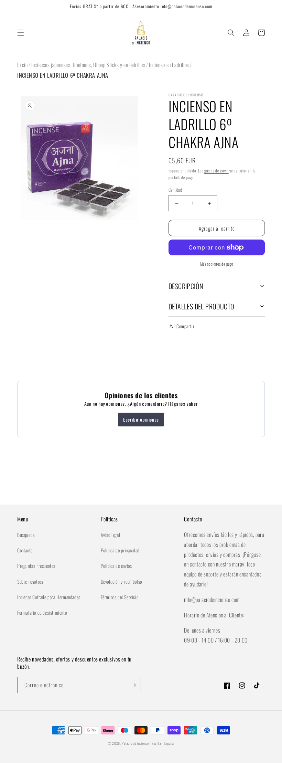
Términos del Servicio (120, 597)
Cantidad (175, 190)
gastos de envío (216, 170)
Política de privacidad (120, 550)
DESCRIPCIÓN (186, 286)
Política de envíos (116, 565)
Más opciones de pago (217, 264)
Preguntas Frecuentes (36, 565)
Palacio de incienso (135, 743)
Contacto (25, 550)
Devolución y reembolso (121, 581)
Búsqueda (26, 534)
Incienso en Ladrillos (169, 65)
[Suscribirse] (133, 685)
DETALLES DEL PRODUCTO (201, 306)
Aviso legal (110, 534)
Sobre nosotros (30, 581)
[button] (20, 32)
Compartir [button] (185, 326)
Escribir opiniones (141, 419)
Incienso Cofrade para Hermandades (48, 597)
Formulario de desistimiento (42, 612)
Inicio (22, 65)
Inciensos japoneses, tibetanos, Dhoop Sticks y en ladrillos (88, 65)
